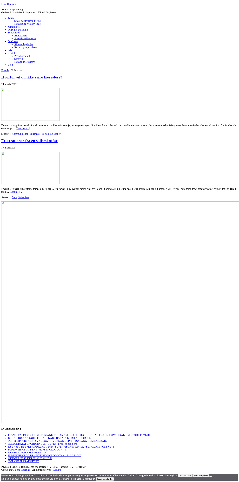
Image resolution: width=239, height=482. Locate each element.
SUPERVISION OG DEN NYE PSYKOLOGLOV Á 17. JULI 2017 (44, 455)
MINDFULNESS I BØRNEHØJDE (27, 452)
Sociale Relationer (51, 133)
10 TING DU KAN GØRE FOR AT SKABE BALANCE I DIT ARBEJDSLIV (50, 438)
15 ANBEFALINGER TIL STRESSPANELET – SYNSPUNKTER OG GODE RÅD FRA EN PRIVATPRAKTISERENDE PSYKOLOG (81, 435)
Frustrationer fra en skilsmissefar (29, 141)
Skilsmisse (35, 133)
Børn (14, 197)
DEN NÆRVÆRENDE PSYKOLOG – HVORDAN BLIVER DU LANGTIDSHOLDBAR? (57, 440)
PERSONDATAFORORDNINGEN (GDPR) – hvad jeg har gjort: (42, 443)
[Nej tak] (210, 476)
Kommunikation (20, 133)
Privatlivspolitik (201, 475)
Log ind (57, 469)
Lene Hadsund (8, 4)
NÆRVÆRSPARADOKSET (23, 461)
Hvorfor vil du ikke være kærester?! (31, 77)
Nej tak (187, 475)
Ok (180, 475)
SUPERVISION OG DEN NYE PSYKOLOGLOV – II (37, 449)
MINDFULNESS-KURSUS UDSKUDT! (30, 458)
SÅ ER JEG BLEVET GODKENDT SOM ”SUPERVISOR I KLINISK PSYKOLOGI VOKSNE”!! (61, 446)
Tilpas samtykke (105, 479)
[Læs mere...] (23, 128)
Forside (5, 70)
